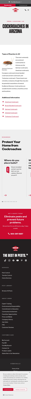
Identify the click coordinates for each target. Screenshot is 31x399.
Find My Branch (7, 345)
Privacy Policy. (6, 385)
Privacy (16, 371)
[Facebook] (13, 260)
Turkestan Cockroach (12, 116)
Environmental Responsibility (11, 306)
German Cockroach (11, 109)
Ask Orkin (5, 322)
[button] (8, 395)
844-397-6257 (17, 233)
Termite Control (7, 275)
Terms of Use (15, 368)
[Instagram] (9, 260)
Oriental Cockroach (11, 113)
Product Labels (6, 351)
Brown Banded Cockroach (13, 105)
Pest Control (6, 273)
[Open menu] (28, 9)
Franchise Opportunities (9, 314)
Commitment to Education (10, 309)
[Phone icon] (25, 9)
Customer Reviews (8, 327)
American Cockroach (11, 102)
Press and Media (7, 317)
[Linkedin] (26, 260)
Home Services (6, 278)
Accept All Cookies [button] (8, 389)
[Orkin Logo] (15, 10)
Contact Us (5, 348)
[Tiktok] (5, 260)
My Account (5, 340)
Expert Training (7, 303)
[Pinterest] (22, 260)
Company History (7, 319)
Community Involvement (9, 311)
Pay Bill (4, 343)
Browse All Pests (7, 291)
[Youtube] (18, 260)
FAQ (3, 325)
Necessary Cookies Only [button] (20, 389)
